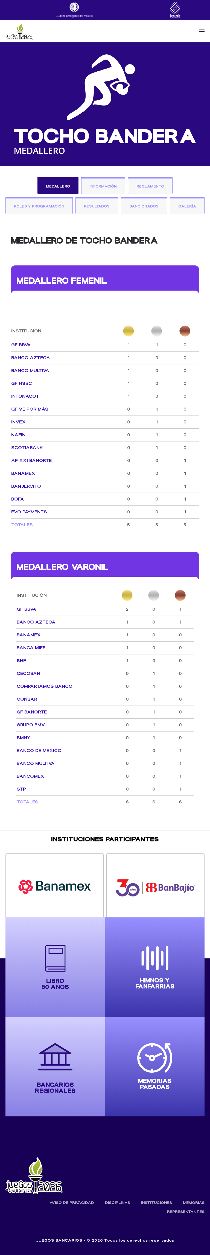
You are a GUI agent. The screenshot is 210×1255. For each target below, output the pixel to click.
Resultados (97, 206)
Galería (187, 206)
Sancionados (144, 206)
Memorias (194, 1202)
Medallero (58, 186)
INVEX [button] (18, 422)
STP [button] (21, 789)
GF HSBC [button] (21, 383)
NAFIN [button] (18, 434)
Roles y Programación (39, 206)
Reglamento (150, 186)
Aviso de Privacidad (71, 1202)
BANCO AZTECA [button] (30, 357)
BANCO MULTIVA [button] (30, 370)
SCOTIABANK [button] (27, 447)
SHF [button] (21, 660)
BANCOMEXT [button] (32, 776)
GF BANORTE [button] (32, 712)
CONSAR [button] (27, 699)
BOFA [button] (17, 499)
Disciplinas (117, 1202)
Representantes (186, 1211)
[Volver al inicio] (19, 31)
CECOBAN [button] (28, 673)
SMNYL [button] (25, 737)
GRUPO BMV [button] (31, 724)
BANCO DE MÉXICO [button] (39, 750)
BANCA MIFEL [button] (32, 647)
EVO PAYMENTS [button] (29, 511)
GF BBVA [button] (21, 344)
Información (103, 186)
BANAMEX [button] (23, 473)
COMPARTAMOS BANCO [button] (44, 686)
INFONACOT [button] (25, 396)
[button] (202, 31)
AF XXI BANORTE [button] (31, 460)
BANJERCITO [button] (26, 486)
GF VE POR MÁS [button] (29, 409)
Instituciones (156, 1202)
